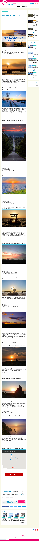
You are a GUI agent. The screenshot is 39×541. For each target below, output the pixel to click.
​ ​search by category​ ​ (24, 6)
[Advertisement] (14, 23)
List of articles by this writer (21, 494)
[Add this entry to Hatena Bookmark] (22, 506)
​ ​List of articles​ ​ (18, 6)
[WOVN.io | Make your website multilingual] (7, 539)
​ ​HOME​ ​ (13, 6)
